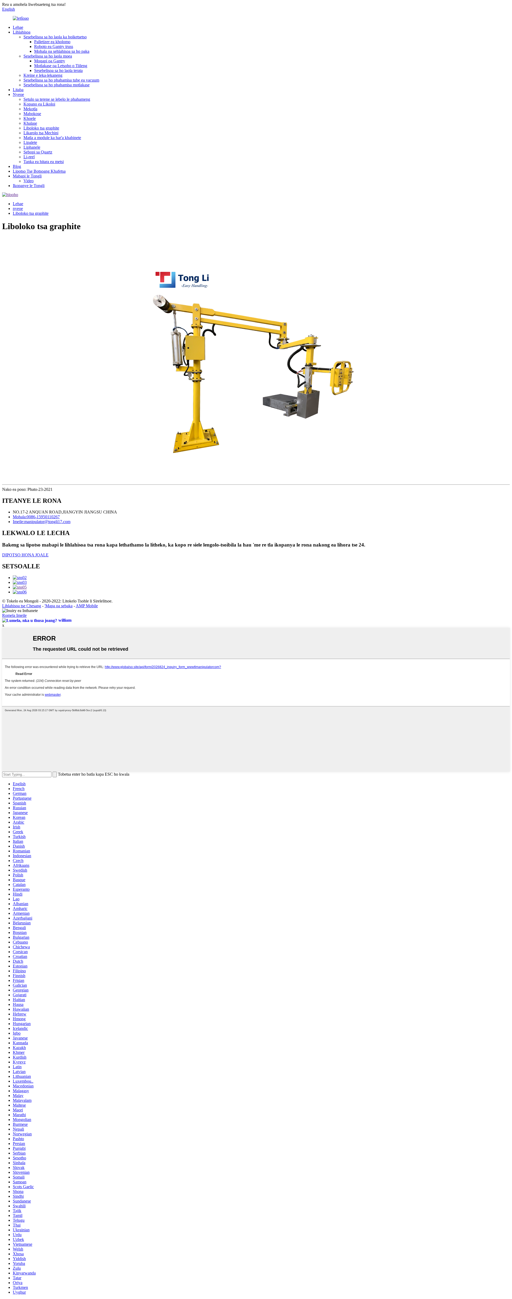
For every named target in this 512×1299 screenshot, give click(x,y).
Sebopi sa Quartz (37, 152)
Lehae (18, 27)
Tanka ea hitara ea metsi (43, 161)
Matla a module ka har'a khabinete (52, 137)
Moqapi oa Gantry (49, 61)
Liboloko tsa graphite (41, 128)
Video (28, 181)
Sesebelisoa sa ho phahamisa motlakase (56, 85)
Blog (17, 166)
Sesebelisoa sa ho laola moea (47, 56)
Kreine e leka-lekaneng (42, 75)
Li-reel (29, 157)
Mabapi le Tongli (27, 176)
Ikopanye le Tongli (29, 185)
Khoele (29, 118)
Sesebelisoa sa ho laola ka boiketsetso (55, 37)
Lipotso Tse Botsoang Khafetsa (39, 171)
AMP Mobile (87, 606)
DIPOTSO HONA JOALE (25, 555)
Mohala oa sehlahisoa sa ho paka (61, 51)
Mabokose (32, 113)
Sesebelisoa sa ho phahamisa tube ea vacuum (61, 80)
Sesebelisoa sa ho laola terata (58, 70)
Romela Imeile (14, 615)
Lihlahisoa (21, 32)
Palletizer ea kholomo (52, 41)
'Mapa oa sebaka (59, 606)
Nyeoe (18, 94)
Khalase (30, 123)
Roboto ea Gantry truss (53, 46)
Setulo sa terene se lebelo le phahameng (56, 99)
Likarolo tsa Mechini (40, 133)
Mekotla (30, 109)
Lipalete (30, 142)
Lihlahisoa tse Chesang (21, 606)
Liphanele (31, 147)
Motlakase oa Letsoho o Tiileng (60, 65)
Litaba (18, 89)
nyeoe (18, 208)
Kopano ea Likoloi (39, 104)
